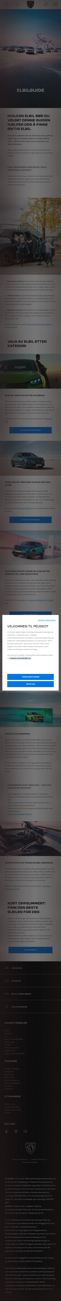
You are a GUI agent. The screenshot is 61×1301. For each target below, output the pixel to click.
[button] (47, 620)
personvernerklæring (20, 658)
